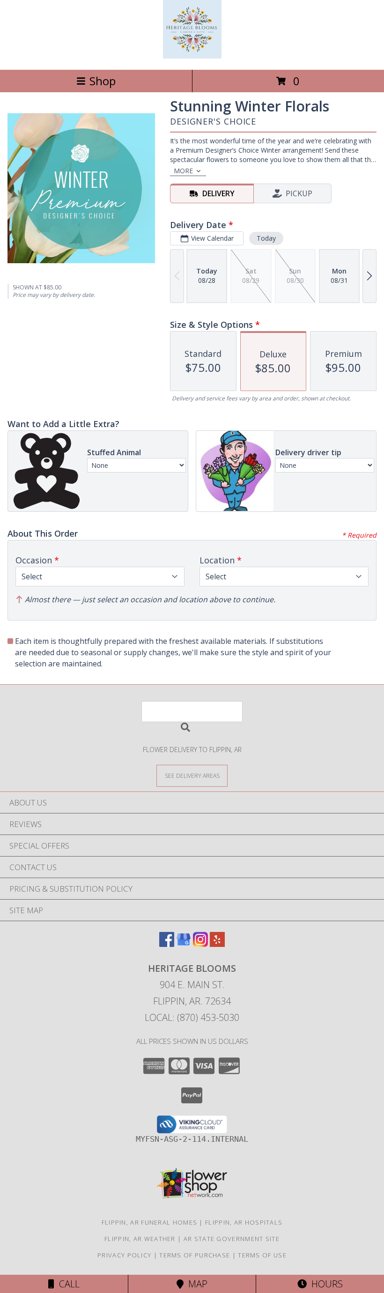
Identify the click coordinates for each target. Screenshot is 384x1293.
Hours (325, 1284)
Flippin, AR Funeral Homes (150, 1222)
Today (266, 238)
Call (67, 1284)
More (183, 170)
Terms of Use (262, 1255)
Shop (102, 81)
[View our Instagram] (200, 943)
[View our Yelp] (217, 943)
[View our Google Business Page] (183, 943)
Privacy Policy (124, 1255)
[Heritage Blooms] (192, 56)
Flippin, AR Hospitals (243, 1222)
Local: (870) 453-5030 (192, 1017)
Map (195, 1284)
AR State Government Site (232, 1238)
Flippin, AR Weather (140, 1238)
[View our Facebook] (166, 943)
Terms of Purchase (194, 1255)
